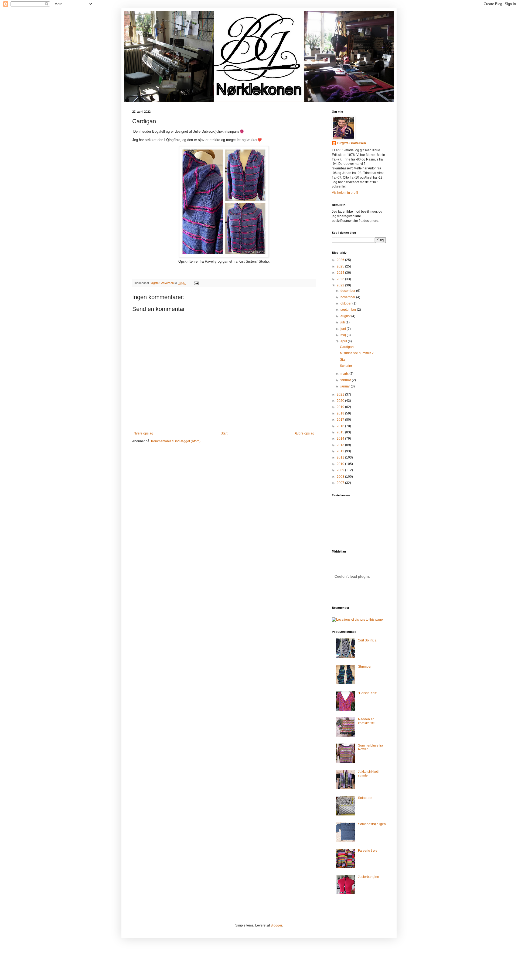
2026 (341, 260)
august (345, 316)
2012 (341, 451)
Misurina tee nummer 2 (357, 353)
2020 (341, 401)
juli (343, 322)
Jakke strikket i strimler (368, 773)
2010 (341, 464)
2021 (341, 394)
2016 (341, 426)
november (348, 297)
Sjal (343, 360)
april (344, 341)
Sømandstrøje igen (372, 824)
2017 (341, 420)
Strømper (365, 666)
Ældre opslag (304, 433)
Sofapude (365, 798)
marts (344, 374)
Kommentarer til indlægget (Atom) (175, 441)
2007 (341, 483)
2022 (341, 285)
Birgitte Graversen (351, 143)
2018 (341, 413)
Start (224, 433)
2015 (341, 432)
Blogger (276, 925)
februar (346, 380)
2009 (341, 470)
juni (343, 329)
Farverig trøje (367, 850)
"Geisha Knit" (367, 693)
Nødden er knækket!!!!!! (366, 721)
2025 (341, 266)
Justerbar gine (368, 877)
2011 (341, 457)
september (348, 310)
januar (345, 386)
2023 (341, 279)
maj (343, 335)
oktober (346, 303)
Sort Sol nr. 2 (367, 640)
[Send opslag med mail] (195, 283)
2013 (341, 445)
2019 (341, 407)
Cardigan (347, 347)
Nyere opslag (143, 433)
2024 (341, 273)
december (348, 291)
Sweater (346, 366)
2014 (341, 438)
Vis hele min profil (345, 193)
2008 (341, 477)
